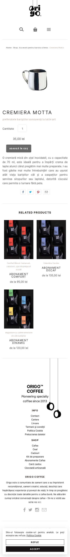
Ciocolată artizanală (35, 467)
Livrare (35, 423)
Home (9, 47)
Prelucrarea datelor (35, 434)
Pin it (38, 192)
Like (23, 192)
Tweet (30, 192)
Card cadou (35, 464)
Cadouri (35, 453)
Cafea (35, 445)
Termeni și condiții (35, 426)
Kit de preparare (35, 456)
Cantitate (8, 128)
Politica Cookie (35, 430)
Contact (35, 415)
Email (46, 192)
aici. (40, 502)
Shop (15, 47)
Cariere (35, 419)
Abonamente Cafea (35, 460)
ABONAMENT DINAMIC (18, 341)
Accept (35, 549)
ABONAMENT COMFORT (18, 275)
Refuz (35, 542)
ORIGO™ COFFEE (35, 393)
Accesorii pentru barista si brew (33, 47)
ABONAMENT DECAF (51, 269)
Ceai (35, 449)
